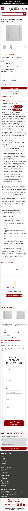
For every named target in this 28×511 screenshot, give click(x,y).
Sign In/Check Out (5, 482)
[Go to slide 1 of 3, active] (12, 337)
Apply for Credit (5, 483)
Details (8, 407)
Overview (5, 100)
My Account (4, 477)
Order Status (4, 478)
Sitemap (17, 509)
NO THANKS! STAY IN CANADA (22, 3)
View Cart (3, 480)
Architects (3, 463)
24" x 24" (23, 77)
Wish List (3, 485)
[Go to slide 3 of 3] (15, 337)
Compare (15, 94)
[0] (26, 9)
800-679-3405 (15, 501)
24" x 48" (5, 80)
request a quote (13, 254)
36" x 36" (14, 80)
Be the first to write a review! (14, 295)
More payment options (14, 91)
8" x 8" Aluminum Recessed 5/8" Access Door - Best (20, 324)
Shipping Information (6, 471)
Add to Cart (7, 335)
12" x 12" (14, 75)
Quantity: (3, 84)
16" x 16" (23, 75)
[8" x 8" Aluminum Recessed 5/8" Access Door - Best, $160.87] (20, 315)
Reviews (3, 458)
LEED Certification (5, 460)
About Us (3, 455)
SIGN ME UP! (14, 448)
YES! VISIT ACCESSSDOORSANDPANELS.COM (8, 3)
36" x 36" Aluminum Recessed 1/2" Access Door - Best (7, 324)
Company (9, 380)
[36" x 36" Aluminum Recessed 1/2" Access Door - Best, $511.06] (7, 315)
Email (7, 399)
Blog (2, 456)
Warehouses (4, 496)
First (7, 376)
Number (7, 394)
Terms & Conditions (6, 467)
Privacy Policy (4, 472)
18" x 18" (5, 77)
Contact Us (4, 461)
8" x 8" (5, 75)
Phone (7, 388)
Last (15, 376)
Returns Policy (4, 469)
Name (8, 370)
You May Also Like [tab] (7, 307)
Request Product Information (14, 423)
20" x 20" (14, 77)
